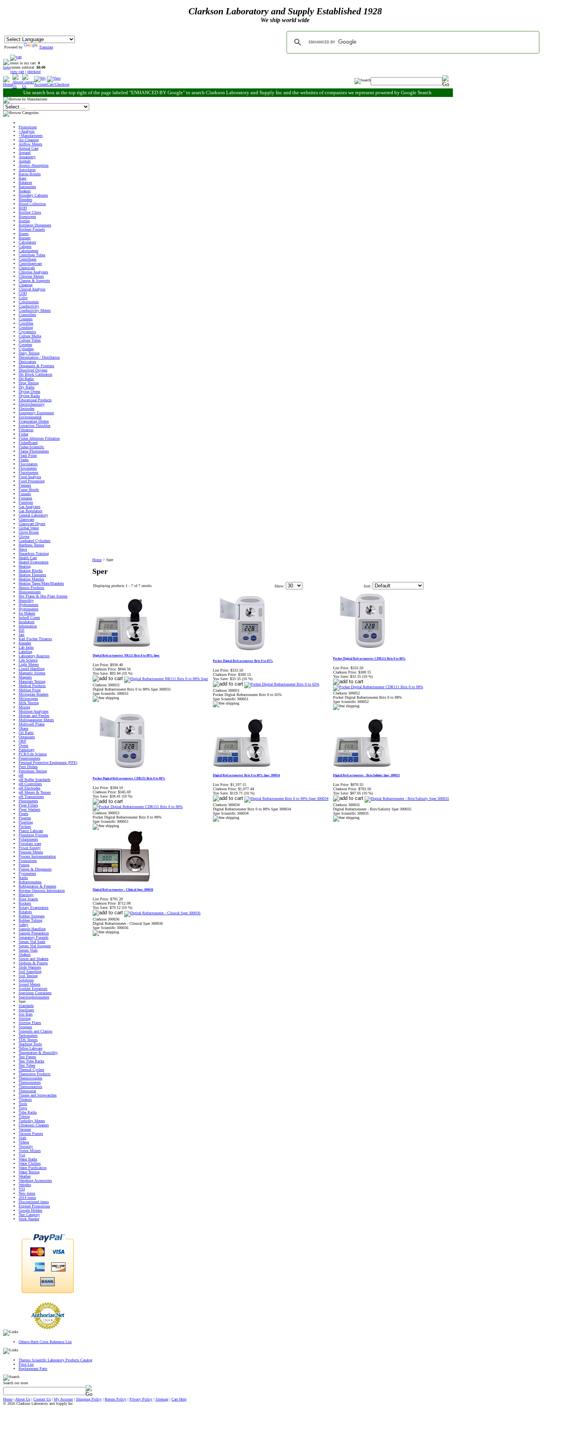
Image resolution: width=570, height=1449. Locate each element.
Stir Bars (26, 1014)
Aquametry (27, 157)
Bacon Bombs (30, 174)
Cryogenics (27, 332)
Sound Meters (29, 984)
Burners (25, 238)
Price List (26, 1364)
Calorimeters (28, 251)
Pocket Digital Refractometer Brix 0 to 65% (243, 661)
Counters (26, 319)
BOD (23, 208)
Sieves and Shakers (33, 959)
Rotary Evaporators (33, 907)
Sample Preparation (34, 933)
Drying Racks (29, 396)
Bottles (24, 221)
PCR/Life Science (33, 754)
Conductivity (29, 306)
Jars (21, 634)
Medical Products (32, 686)
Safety (23, 924)
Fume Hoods (29, 489)
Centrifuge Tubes (32, 255)
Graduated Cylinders (34, 541)
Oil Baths (26, 733)
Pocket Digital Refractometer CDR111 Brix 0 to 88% (369, 658)
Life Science (28, 660)
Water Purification (33, 1168)
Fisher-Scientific (31, 447)
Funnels (25, 494)
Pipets (23, 814)
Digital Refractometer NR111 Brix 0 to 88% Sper (126, 655)
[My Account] (40, 84)
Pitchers (25, 826)
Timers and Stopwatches (38, 1095)
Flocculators (28, 464)
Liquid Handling (32, 669)
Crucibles (26, 323)
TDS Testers (28, 1040)
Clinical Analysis (32, 289)
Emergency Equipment (36, 413)
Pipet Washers (29, 809)
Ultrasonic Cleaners (34, 1125)
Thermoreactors (30, 1087)
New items (27, 1193)
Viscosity (26, 1146)
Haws (23, 549)
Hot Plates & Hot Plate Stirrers (43, 596)
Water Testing (29, 1172)
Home (97, 560)
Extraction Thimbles (34, 425)
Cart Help (179, 1399)
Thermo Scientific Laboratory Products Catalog (55, 1360)
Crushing (26, 327)
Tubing (24, 1116)
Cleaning (26, 285)
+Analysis (27, 131)
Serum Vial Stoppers (35, 946)
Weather (25, 1176)
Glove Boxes (29, 532)
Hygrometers (28, 609)
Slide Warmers (30, 967)
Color (23, 297)
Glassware (26, 519)
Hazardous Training (34, 553)
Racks (23, 878)
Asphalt (25, 161)
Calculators (27, 242)
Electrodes (27, 408)
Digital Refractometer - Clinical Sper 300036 (123, 889)
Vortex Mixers (30, 1150)
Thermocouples (30, 1078)
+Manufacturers (31, 135)
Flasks (24, 460)
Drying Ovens (29, 391)
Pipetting (26, 822)
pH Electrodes (29, 788)
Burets (24, 233)
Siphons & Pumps (33, 963)
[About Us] (17, 86)
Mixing (24, 707)
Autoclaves (27, 170)
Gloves (24, 536)
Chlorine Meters (31, 276)
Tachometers (28, 1035)
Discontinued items (34, 1202)
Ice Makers (27, 613)
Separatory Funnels (33, 937)
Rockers (25, 903)
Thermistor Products (34, 1074)
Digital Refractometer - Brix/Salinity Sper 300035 (366, 775)
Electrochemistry (32, 404)
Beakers (25, 191)
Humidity (26, 600)
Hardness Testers (31, 545)
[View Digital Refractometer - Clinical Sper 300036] (162, 913)
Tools (23, 1104)
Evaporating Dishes (34, 421)
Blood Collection (32, 204)
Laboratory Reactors (34, 656)
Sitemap (161, 1399)
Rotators (25, 912)
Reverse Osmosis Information (42, 890)
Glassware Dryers (32, 524)
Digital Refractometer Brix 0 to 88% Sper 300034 (246, 775)
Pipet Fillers (28, 805)
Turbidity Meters (32, 1121)
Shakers (25, 954)
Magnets (25, 677)
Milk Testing (29, 703)
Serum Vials (28, 950)
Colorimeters (29, 302)
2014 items (27, 1197)
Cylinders (26, 349)
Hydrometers (28, 605)
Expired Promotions (34, 1206)
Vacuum (25, 1129)
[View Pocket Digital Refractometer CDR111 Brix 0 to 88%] (378, 687)
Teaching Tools (30, 1044)
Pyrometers (27, 873)
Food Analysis (30, 477)
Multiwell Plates (32, 724)
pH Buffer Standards (34, 779)
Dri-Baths (26, 378)
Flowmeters (28, 468)
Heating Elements (32, 575)
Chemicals (27, 268)
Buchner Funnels (32, 229)
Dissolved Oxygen (33, 370)
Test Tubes (27, 1065)
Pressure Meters (31, 852)
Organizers (27, 737)
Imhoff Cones (29, 617)
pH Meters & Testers (35, 792)
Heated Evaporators (33, 562)
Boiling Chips (30, 212)
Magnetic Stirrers (32, 673)
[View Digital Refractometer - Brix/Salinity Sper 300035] (406, 798)
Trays (23, 1108)
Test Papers (27, 1057)
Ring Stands (28, 899)
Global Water (29, 528)
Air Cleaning (29, 140)
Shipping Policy (89, 1399)
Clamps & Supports (34, 280)
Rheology (26, 895)
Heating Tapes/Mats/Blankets (41, 583)
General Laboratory (33, 515)
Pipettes (25, 818)
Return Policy (115, 1399)
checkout (34, 71)
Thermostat (27, 1091)
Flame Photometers (34, 451)
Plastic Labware (31, 831)
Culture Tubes (30, 340)
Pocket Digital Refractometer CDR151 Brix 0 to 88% (129, 778)
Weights (25, 1185)
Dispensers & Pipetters (36, 366)
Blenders (25, 199)
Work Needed (29, 1219)
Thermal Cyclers (31, 1069)
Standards (26, 1005)
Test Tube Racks (31, 1061)
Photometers (28, 801)
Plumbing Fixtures (33, 835)
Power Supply (30, 848)
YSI (22, 1189)
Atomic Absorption (33, 165)
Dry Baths (27, 387)
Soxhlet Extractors (33, 988)
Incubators (27, 622)
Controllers (27, 315)
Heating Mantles (31, 579)
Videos (24, 1142)
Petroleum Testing (33, 771)
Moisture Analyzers (33, 711)
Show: (280, 586)
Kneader (25, 643)
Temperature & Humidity (38, 1052)
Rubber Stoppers (32, 916)
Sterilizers (26, 1010)
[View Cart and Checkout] (58, 84)
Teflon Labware (30, 1048)
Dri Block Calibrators (35, 374)
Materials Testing (32, 681)
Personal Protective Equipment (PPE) (48, 762)
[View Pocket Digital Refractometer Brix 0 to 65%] (281, 684)
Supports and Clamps (35, 1031)
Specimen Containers (35, 993)
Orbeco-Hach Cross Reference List (45, 1342)
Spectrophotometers (34, 997)
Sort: (367, 586)
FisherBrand (28, 442)
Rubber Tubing (30, 920)
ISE (21, 630)
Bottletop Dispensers (35, 225)
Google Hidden (30, 1210)
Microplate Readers (33, 694)
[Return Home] (6, 67)
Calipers (25, 246)
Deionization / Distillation (39, 357)
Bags (22, 178)
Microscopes (28, 698)
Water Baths (28, 1159)
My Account (63, 1399)
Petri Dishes (28, 767)
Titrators (25, 1099)
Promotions (28, 127)
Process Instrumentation (37, 856)
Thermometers (30, 1082)
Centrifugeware (30, 263)
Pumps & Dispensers (35, 869)
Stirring (25, 1018)
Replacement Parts (33, 1368)
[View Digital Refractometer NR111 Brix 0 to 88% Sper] (166, 679)
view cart (17, 71)
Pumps (24, 865)
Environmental (30, 417)
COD (23, 293)
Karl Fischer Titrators (35, 639)
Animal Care (28, 148)
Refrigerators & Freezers (37, 886)
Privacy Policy (141, 1399)
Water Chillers (30, 1163)
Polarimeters (28, 839)
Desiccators (27, 361)
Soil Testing (28, 976)
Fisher (23, 434)
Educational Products (35, 400)
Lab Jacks (26, 647)
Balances (25, 182)
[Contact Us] (28, 86)
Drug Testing (29, 383)
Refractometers (30, 882)
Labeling (25, 651)
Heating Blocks (31, 570)
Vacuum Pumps (31, 1133)
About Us (22, 1399)
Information (28, 626)
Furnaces (25, 498)
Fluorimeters (28, 472)
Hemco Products (31, 587)
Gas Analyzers (29, 506)
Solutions (26, 980)
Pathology (27, 750)
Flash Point (28, 455)
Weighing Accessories (35, 1180)
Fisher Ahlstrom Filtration (39, 438)
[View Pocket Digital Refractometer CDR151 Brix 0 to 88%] (138, 807)
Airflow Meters (30, 144)
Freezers (25, 485)
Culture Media (30, 336)
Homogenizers (30, 592)
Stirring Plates (30, 1023)
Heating (25, 566)
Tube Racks (28, 1112)
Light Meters (29, 664)
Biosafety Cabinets (33, 195)
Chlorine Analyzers (33, 272)
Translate (46, 47)
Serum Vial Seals (32, 942)
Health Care (28, 558)
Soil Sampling (30, 971)
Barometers (27, 187)
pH (21, 775)
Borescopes (27, 216)
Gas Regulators (30, 511)
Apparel (25, 152)
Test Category (29, 1214)
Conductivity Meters (35, 310)
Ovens (23, 745)
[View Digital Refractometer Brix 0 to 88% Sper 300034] (286, 798)
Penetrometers (29, 758)
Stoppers (25, 1027)
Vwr (22, 1155)
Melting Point (30, 690)
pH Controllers (30, 784)
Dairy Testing (29, 353)
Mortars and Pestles (34, 715)
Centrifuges (27, 259)
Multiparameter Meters (36, 720)
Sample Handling (32, 929)
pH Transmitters (31, 796)
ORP (22, 741)
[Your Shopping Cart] (16, 57)
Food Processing (32, 481)
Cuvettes (25, 344)
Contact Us (42, 1399)
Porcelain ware (30, 843)
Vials (22, 1138)
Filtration (26, 430)
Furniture (26, 502)
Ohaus (23, 728)
